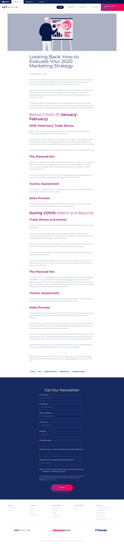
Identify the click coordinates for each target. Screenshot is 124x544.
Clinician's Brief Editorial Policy (103, 507)
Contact (95, 7)
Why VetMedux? (56, 507)
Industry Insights (56, 514)
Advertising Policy (100, 512)
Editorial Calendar (100, 516)
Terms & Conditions (72, 540)
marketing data (64, 371)
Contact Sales (55, 516)
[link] (22, 530)
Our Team (32, 510)
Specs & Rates (99, 514)
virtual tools (69, 280)
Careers (32, 512)
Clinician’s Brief (12, 507)
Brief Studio (55, 510)
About (31, 507)
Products (71, 7)
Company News (34, 514)
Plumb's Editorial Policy (102, 510)
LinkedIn (76, 510)
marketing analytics (50, 371)
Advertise (54, 512)
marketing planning (78, 371)
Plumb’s (10, 510)
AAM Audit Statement (101, 519)
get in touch (70, 359)
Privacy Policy (52, 479)
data (39, 371)
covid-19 (32, 371)
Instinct (64, 540)
